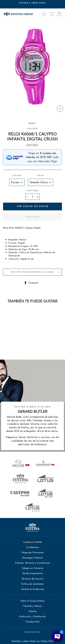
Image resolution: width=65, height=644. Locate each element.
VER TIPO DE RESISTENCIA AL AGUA (32, 272)
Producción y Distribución (32, 616)
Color (17, 175)
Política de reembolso (32, 584)
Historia (32, 611)
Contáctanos (32, 547)
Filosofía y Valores (32, 606)
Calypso (32, 128)
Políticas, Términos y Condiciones (32, 563)
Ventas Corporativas (32, 573)
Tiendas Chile (32, 621)
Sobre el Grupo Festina (32, 600)
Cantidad (33, 190)
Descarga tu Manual (32, 557)
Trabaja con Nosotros (32, 568)
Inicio (31, 123)
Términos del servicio (33, 578)
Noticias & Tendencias (32, 589)
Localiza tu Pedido (32, 542)
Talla (40, 175)
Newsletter (32, 632)
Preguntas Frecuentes (32, 552)
